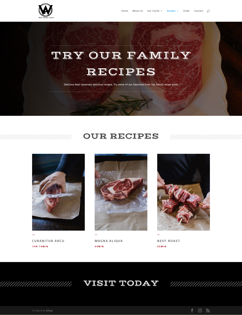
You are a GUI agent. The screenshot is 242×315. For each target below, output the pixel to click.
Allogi (49, 310)
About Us (137, 11)
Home (124, 11)
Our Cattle (153, 11)
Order (186, 11)
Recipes (171, 11)
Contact (198, 11)
